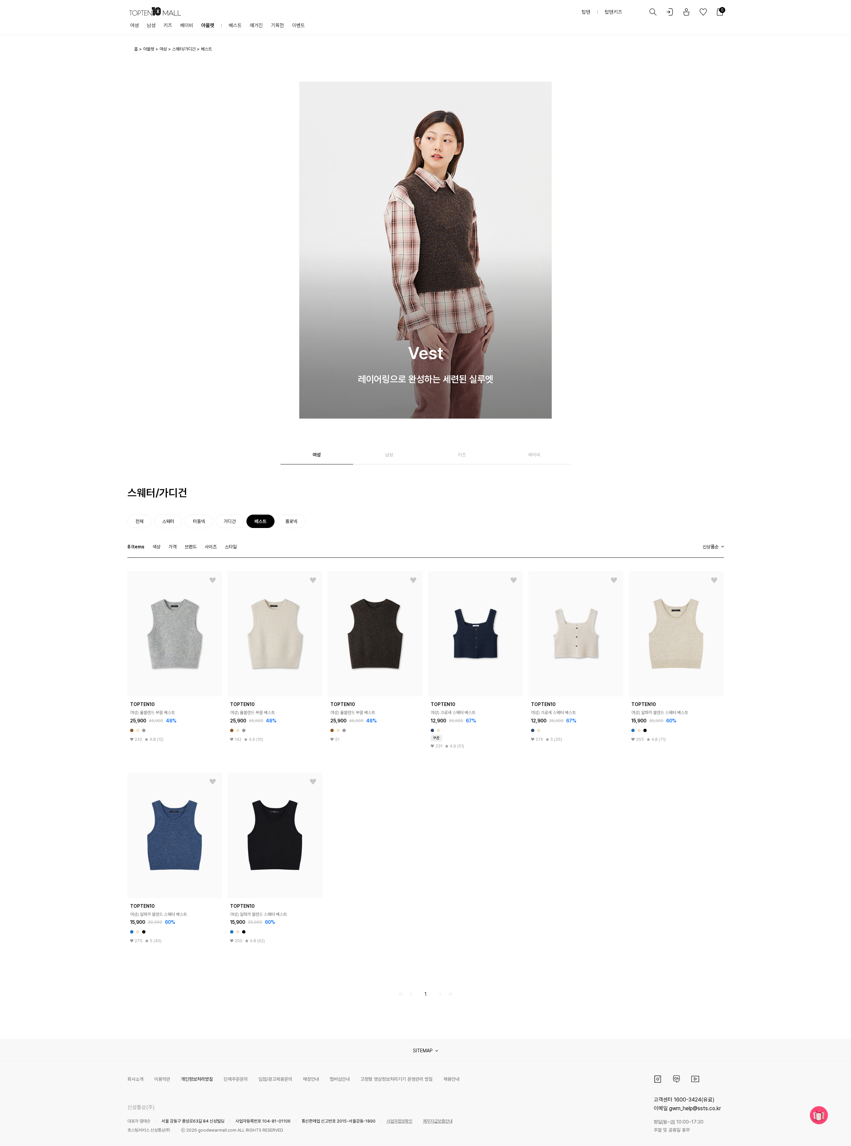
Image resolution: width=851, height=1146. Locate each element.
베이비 (186, 25)
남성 (151, 25)
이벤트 (298, 25)
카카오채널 (676, 1079)
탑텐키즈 (613, 12)
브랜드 (191, 546)
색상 (156, 546)
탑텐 (586, 12)
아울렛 (207, 25)
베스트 (235, 25)
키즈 (168, 25)
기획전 (277, 25)
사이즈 (211, 546)
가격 (173, 546)
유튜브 (695, 1079)
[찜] (212, 580)
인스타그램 (658, 1079)
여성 (134, 25)
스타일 (231, 546)
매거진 (256, 25)
